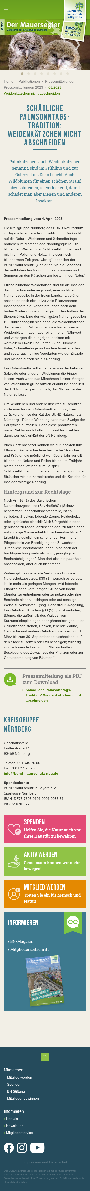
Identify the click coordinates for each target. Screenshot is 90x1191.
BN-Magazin (21, 941)
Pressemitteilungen (60, 81)
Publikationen (29, 81)
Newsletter (14, 1126)
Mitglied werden (19, 1077)
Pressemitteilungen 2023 (23, 87)
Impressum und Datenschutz (45, 1162)
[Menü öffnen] (6, 10)
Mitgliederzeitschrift (28, 949)
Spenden (14, 1084)
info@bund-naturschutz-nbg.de (31, 773)
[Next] (78, 44)
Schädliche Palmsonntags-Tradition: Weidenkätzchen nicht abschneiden (51, 695)
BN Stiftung (15, 1091)
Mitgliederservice (19, 1133)
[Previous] (12, 44)
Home (9, 81)
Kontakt (12, 1119)
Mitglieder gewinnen (22, 1098)
